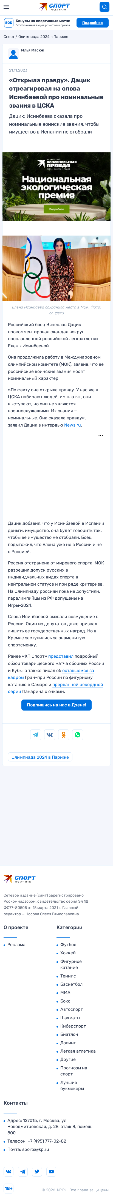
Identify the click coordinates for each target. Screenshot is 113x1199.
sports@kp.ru (35, 1149)
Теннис (68, 976)
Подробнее (92, 23)
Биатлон (69, 1034)
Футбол (68, 944)
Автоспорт (71, 1009)
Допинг (68, 1042)
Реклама (16, 944)
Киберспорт (73, 1026)
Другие (68, 1059)
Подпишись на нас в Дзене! (56, 705)
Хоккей (68, 952)
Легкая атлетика (78, 1051)
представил (61, 656)
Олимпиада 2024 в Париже (43, 37)
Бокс (65, 1001)
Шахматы (70, 1017)
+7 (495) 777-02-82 (47, 1141)
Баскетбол (71, 984)
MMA (65, 992)
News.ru (72, 425)
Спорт (9, 37)
